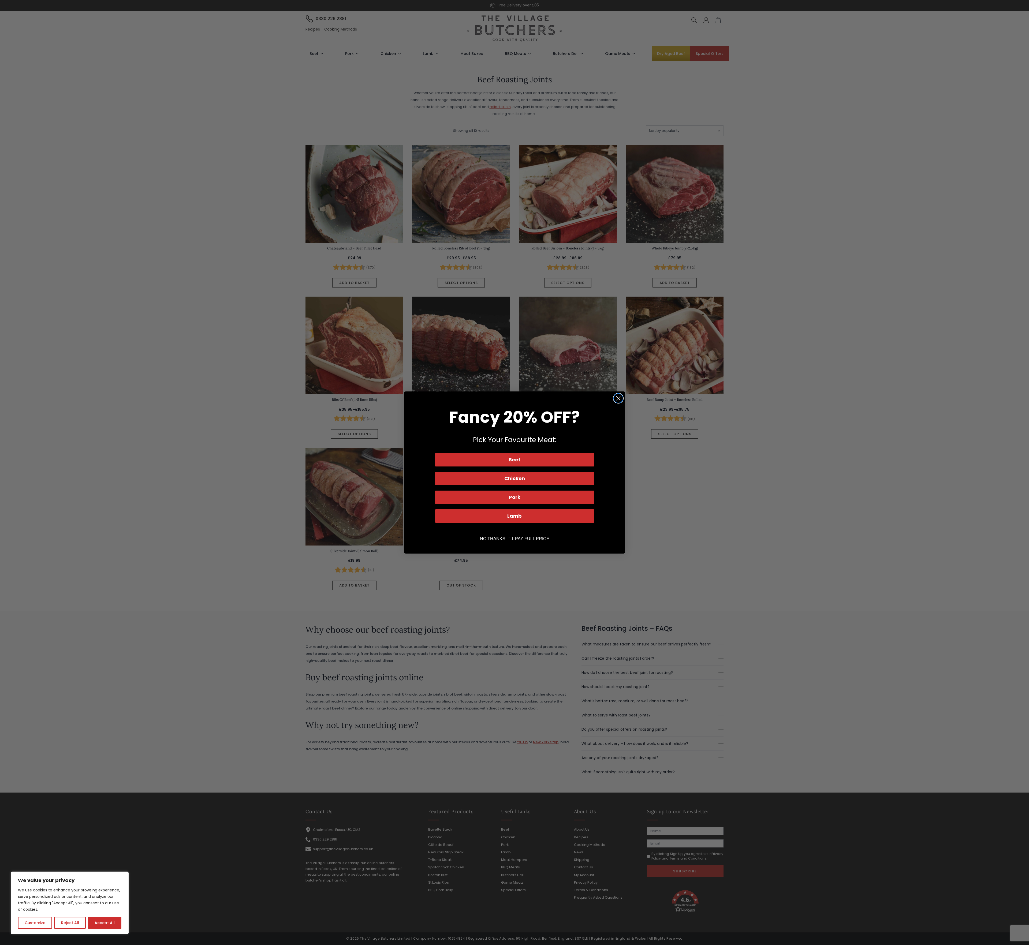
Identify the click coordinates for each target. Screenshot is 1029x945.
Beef (514, 459)
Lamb (514, 516)
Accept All (105, 922)
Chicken (514, 478)
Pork (514, 497)
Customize (35, 922)
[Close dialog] (618, 398)
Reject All (70, 922)
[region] (70, 903)
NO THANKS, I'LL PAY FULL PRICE (514, 538)
